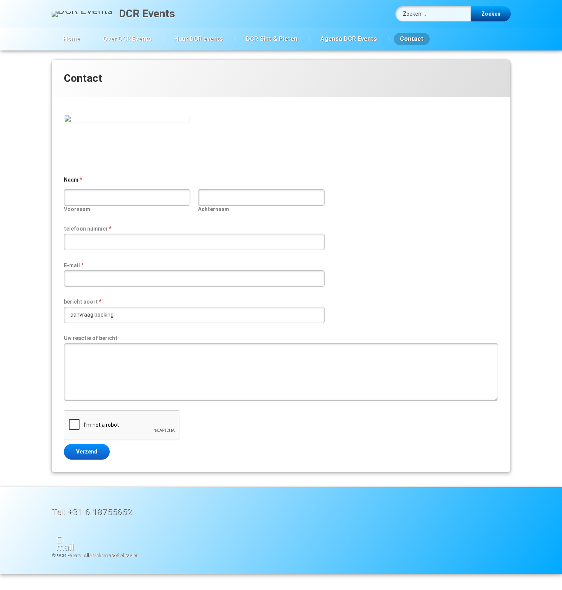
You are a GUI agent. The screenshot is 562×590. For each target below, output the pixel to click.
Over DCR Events (127, 38)
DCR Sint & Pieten (271, 38)
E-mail (74, 265)
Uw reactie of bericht (90, 338)
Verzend (86, 452)
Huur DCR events (198, 38)
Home (71, 38)
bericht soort (83, 302)
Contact (412, 38)
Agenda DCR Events (348, 38)
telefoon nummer (88, 229)
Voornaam (77, 209)
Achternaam (213, 209)
